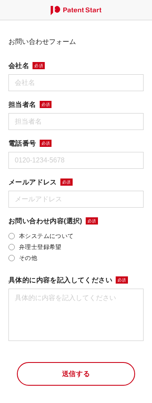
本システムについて (46, 236)
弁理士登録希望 (40, 246)
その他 (28, 257)
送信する (76, 373)
